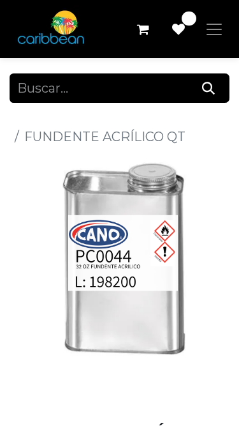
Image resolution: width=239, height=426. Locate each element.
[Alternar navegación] (214, 29)
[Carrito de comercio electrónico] (142, 29)
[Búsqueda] (208, 88)
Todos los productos (72, 117)
